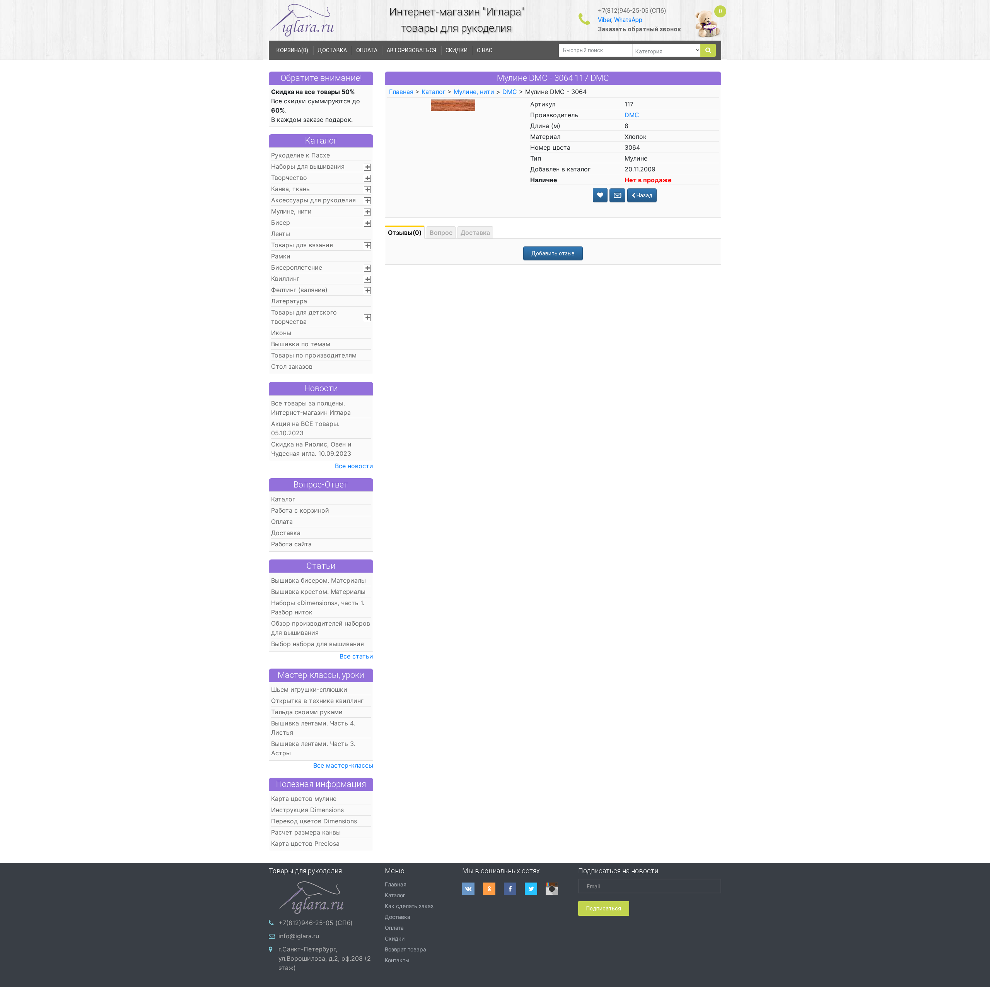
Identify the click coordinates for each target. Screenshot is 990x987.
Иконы (281, 333)
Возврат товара (405, 949)
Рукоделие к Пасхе (300, 155)
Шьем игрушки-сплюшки (309, 689)
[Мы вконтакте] (472, 889)
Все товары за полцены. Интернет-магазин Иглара (311, 407)
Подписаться (603, 908)
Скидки (395, 938)
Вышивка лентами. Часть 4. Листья (313, 727)
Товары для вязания (302, 245)
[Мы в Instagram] (556, 889)
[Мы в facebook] (514, 889)
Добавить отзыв (553, 253)
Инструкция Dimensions (307, 810)
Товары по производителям (314, 355)
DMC (509, 92)
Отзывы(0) (405, 232)
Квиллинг (285, 278)
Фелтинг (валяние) (299, 290)
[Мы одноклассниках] (493, 889)
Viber (604, 20)
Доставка (285, 533)
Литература (289, 301)
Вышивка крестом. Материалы (318, 591)
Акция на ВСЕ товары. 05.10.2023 (305, 428)
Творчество (289, 177)
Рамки (280, 256)
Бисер (280, 222)
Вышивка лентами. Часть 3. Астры (313, 748)
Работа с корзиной (300, 510)
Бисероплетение (296, 267)
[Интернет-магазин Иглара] (302, 20)
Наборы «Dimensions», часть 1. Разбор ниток (317, 607)
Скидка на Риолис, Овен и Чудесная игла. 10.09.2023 (311, 448)
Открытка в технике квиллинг (317, 701)
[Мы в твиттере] (535, 889)
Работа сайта (291, 544)
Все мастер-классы (343, 765)
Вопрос (441, 232)
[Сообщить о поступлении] (617, 195)
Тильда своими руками (307, 712)
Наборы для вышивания (308, 166)
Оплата (282, 521)
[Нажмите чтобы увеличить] (453, 105)
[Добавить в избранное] (600, 195)
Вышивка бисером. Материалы (318, 580)
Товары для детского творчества (304, 316)
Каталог (321, 140)
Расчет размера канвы (306, 832)
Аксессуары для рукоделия (313, 200)
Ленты (280, 234)
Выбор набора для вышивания (317, 644)
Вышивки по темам (300, 344)
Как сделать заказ (409, 906)
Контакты (397, 960)
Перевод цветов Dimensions (314, 821)
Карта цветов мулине (303, 798)
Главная (401, 92)
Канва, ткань (290, 189)
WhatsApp (628, 20)
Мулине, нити (291, 211)
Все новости (354, 466)
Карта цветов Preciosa (305, 843)
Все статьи (356, 656)
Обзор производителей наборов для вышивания (320, 627)
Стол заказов (291, 366)
